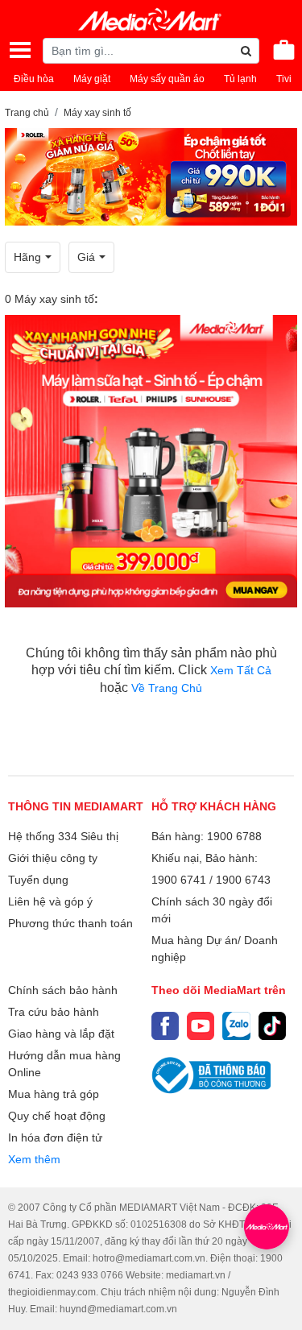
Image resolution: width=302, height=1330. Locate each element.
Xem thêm (34, 1159)
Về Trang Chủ (166, 688)
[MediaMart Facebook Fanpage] (165, 1025)
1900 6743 (243, 879)
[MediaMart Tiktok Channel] (272, 1025)
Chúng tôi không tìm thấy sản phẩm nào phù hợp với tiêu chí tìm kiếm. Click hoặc (151, 670)
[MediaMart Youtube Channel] (200, 1025)
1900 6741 (178, 879)
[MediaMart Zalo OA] (236, 1025)
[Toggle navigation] (20, 50)
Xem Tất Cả (240, 670)
